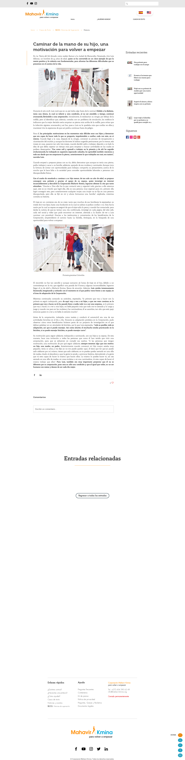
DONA (173, 735)
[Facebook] (27, 3)
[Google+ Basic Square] (138, 137)
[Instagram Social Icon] (131, 137)
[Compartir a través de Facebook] (34, 375)
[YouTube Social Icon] (135, 137)
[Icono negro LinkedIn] (106, 749)
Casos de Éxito (45, 30)
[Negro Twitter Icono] (98, 749)
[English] (149, 12)
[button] (180, 755)
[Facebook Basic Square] (127, 137)
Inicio (33, 30)
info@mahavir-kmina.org (117, 692)
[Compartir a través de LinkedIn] (40, 375)
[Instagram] (35, 3)
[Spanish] (141, 12)
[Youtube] (31, 3)
